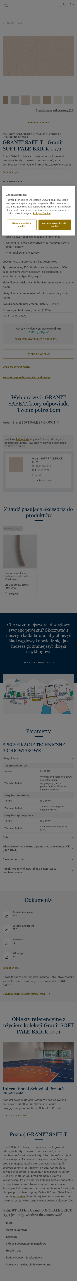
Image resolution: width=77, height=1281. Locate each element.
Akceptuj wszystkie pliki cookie (55, 224)
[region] (38, 211)
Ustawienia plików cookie (21, 224)
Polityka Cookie (41, 213)
